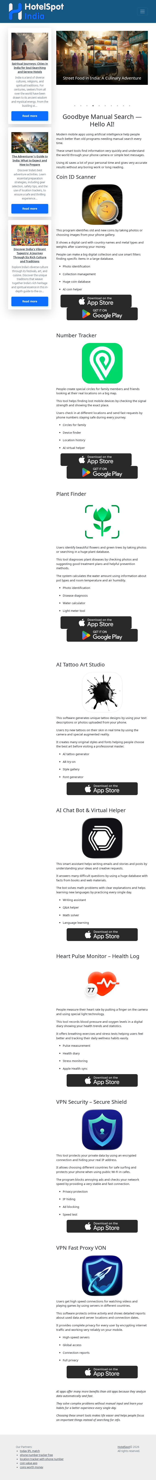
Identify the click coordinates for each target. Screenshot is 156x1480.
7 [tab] (111, 106)
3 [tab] (87, 106)
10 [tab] (130, 106)
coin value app (28, 1463)
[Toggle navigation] (142, 11)
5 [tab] (99, 106)
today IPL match (30, 1451)
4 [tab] (93, 106)
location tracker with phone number (42, 1459)
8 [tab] (117, 106)
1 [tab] (75, 106)
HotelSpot (124, 1447)
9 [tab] (123, 106)
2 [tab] (81, 106)
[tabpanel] (102, 58)
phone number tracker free (36, 1455)
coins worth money (31, 1467)
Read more (29, 116)
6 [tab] (105, 106)
